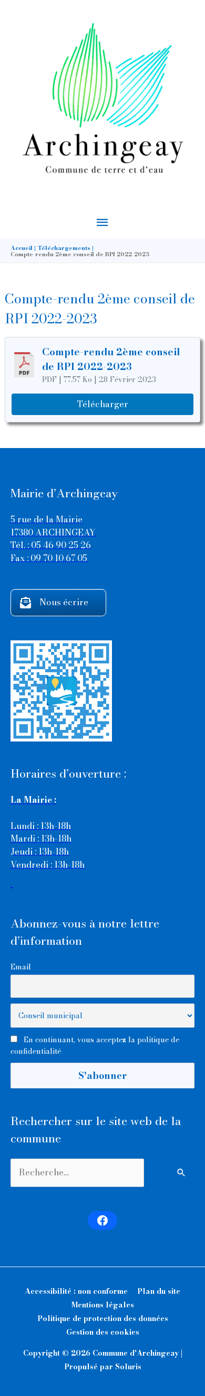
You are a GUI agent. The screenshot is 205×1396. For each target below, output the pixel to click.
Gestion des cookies (102, 1332)
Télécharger (102, 404)
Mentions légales (102, 1305)
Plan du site (158, 1291)
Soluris (128, 1366)
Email (21, 967)
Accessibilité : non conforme (76, 1291)
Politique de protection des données (102, 1318)
